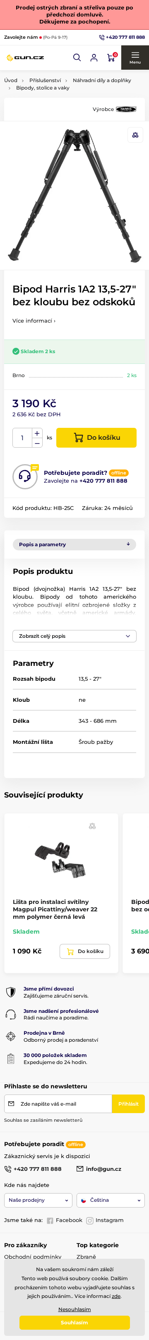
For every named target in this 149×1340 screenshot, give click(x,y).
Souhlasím (74, 1322)
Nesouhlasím (74, 1309)
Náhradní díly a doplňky (102, 80)
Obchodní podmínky (32, 1256)
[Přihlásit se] (94, 57)
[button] (77, 57)
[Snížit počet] (37, 443)
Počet (22, 438)
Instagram (110, 1220)
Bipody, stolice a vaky (43, 88)
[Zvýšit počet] (37, 433)
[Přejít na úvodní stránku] (25, 57)
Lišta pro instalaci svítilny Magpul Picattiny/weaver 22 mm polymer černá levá (55, 909)
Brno (18, 375)
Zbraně (86, 1256)
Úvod (10, 80)
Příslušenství (45, 80)
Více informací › (33, 320)
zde (116, 1296)
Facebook (69, 1220)
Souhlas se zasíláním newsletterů (43, 1120)
